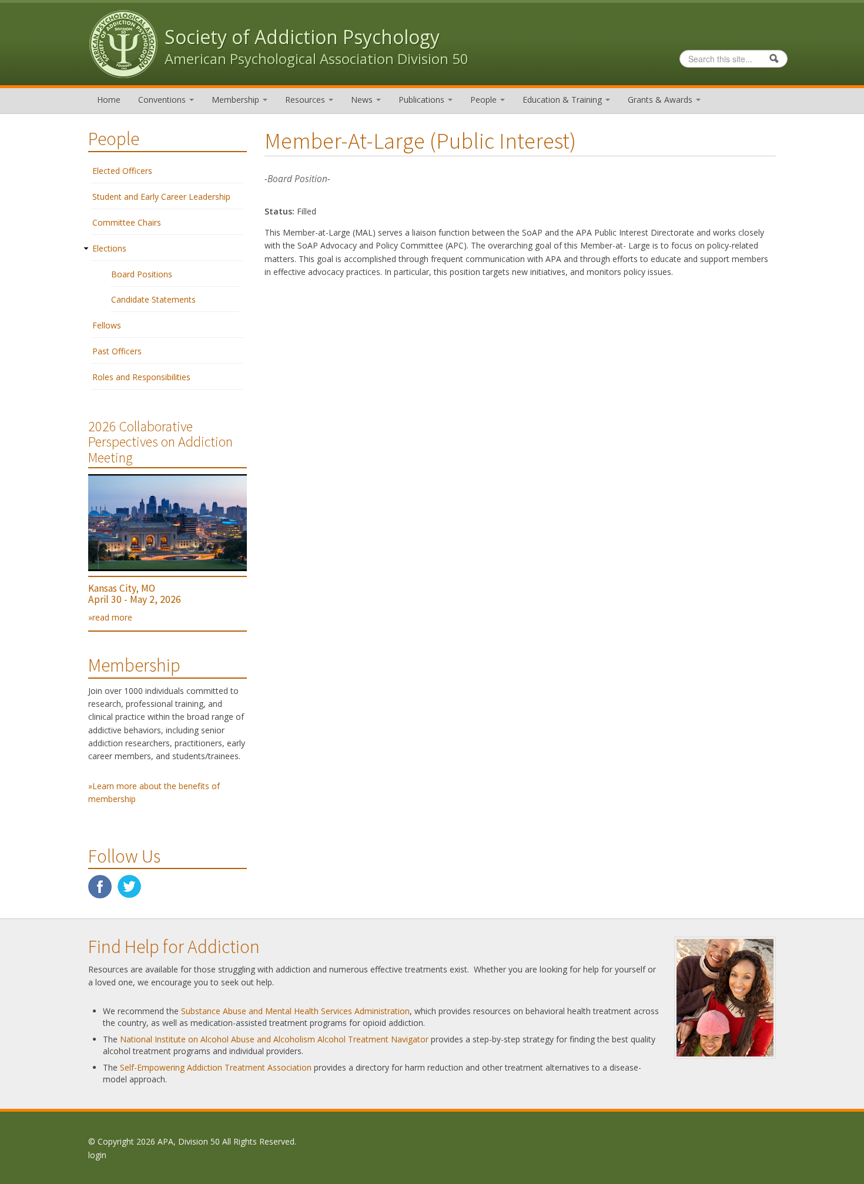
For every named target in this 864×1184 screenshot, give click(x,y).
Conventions (163, 99)
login (97, 1154)
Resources (306, 99)
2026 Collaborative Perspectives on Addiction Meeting (160, 442)
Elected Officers (122, 170)
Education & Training (563, 99)
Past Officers (117, 351)
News (363, 99)
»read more (110, 617)
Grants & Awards (661, 99)
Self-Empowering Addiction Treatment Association (216, 1067)
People (484, 99)
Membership (237, 99)
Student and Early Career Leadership (161, 196)
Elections (109, 248)
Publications (422, 99)
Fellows (106, 325)
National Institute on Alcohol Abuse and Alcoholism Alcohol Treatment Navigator (274, 1039)
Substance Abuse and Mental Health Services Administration (295, 1011)
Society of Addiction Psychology (302, 36)
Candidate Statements (153, 299)
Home (108, 99)
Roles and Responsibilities (141, 377)
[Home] (123, 43)
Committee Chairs (126, 222)
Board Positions (141, 274)
